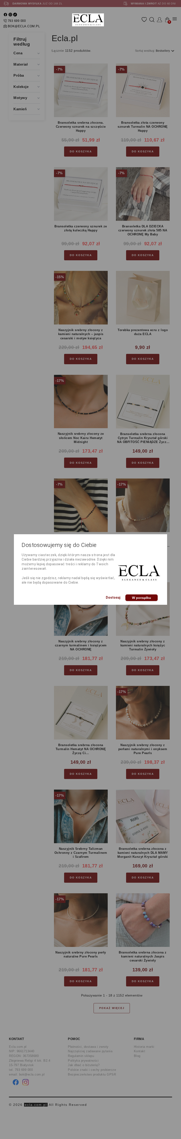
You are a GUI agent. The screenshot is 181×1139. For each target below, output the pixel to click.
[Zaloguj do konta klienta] (159, 19)
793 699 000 (17, 21)
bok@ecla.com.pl (24, 26)
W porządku (141, 598)
